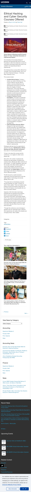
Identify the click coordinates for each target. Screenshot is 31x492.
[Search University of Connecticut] (26, 2)
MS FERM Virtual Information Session (17, 446)
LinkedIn (8, 233)
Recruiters (3, 463)
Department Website (7, 331)
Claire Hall (19, 22)
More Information (13, 489)
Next (26, 313)
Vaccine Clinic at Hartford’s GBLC (16, 441)
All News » (3, 428)
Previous (5, 312)
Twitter (7, 231)
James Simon (7, 224)
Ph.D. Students (6, 336)
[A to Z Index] (29, 2)
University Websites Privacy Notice (11, 484)
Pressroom (3, 469)
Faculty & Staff (6, 333)
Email (7, 235)
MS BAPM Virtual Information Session (18, 452)
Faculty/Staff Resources (6, 472)
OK (23, 488)
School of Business (7, 6)
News (4, 338)
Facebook (8, 229)
